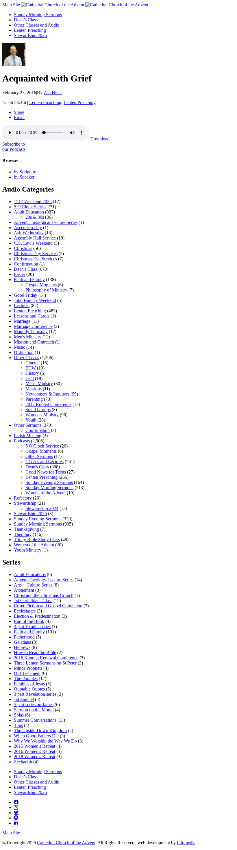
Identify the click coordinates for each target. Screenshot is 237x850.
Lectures (21, 305)
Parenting (34, 399)
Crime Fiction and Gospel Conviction (48, 605)
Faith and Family (29, 279)
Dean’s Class (26, 19)
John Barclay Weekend (35, 300)
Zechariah (23, 761)
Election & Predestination (37, 616)
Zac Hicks (53, 92)
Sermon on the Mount (34, 709)
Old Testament (27, 673)
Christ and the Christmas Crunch (43, 595)
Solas (19, 714)
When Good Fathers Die (36, 735)
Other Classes (26, 357)
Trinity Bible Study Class (37, 539)
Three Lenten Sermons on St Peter (45, 662)
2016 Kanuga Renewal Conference (46, 657)
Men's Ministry (27, 336)
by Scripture (25, 171)
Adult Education (29, 211)
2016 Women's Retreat (34, 751)
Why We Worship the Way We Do (45, 740)
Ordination (24, 352)
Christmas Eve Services (35, 258)
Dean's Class (25, 269)
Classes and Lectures (44, 461)
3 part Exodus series (32, 626)
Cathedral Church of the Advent (66, 842)
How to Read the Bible (35, 652)
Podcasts (22, 440)
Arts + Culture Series (33, 584)
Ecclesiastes (25, 610)
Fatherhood (24, 636)
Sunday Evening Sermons (49, 482)
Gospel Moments (41, 284)
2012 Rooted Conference (48, 404)
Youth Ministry (27, 550)
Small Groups (38, 409)
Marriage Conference (33, 326)
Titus (18, 725)
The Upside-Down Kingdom (40, 730)
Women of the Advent (45, 492)
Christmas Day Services (36, 253)
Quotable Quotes (29, 688)
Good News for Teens (45, 471)
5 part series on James (33, 704)
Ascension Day (28, 227)
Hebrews (22, 647)
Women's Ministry (42, 414)
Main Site (11, 4)
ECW (30, 367)
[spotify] (16, 817)
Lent (29, 378)
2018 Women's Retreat (34, 756)
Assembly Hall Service (35, 237)
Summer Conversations (35, 720)
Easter (19, 274)
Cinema (32, 362)
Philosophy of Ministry (46, 289)
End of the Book (29, 621)
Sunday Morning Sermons (38, 14)
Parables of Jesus (29, 683)
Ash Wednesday (29, 232)
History (32, 373)
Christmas (23, 248)
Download (100, 138)
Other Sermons (27, 425)
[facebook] (16, 802)
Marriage (22, 321)
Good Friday (25, 295)
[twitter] (16, 812)
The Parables (26, 678)
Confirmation (26, 263)
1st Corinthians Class (33, 600)
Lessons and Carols (31, 315)
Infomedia (186, 842)
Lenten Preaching (30, 30)
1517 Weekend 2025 (33, 201)
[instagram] (16, 807)
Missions (33, 388)
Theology (23, 534)
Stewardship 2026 (30, 35)
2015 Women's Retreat (34, 746)
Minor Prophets (28, 668)
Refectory (23, 497)
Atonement (24, 590)
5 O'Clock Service (30, 206)
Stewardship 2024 (41, 508)
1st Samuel (24, 699)
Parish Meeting (27, 435)
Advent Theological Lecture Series (45, 222)
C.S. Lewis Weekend (33, 243)
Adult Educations (30, 574)
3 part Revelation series (35, 694)
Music (19, 347)
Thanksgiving (26, 529)
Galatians (22, 642)
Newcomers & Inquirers (47, 393)
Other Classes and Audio (36, 25)
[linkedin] (16, 823)
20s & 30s (34, 217)
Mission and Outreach (34, 341)
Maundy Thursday (31, 331)
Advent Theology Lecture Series (43, 579)
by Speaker (24, 177)
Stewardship (25, 503)
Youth (30, 419)
